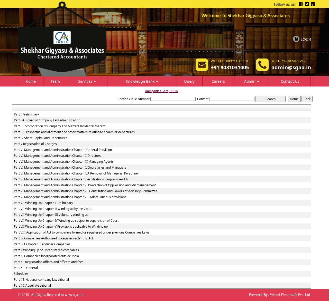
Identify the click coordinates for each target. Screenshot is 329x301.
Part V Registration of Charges (35, 144)
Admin (250, 81)
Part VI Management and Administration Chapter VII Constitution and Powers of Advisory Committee (85, 191)
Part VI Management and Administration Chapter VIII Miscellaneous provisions (70, 197)
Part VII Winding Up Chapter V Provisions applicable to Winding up (61, 227)
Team (55, 81)
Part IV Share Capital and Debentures (40, 138)
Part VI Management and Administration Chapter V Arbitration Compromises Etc (71, 179)
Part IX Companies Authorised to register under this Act (53, 238)
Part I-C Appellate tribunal (32, 286)
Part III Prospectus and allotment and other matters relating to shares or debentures (74, 132)
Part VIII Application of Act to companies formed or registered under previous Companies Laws (81, 232)
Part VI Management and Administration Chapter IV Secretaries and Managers (70, 168)
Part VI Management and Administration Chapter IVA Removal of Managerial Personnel (76, 173)
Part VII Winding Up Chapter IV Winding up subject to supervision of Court (66, 221)
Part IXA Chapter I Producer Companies (42, 244)
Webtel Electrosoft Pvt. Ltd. (290, 295)
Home (31, 81)
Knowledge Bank (141, 81)
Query (189, 81)
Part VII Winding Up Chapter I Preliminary (43, 203)
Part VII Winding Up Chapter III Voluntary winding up (51, 215)
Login (306, 39)
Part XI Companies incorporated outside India (46, 256)
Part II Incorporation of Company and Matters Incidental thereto (59, 126)
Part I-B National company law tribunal (41, 280)
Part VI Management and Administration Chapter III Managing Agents (64, 162)
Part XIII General (26, 268)
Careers (218, 81)
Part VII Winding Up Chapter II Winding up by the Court (53, 209)
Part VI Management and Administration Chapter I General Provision (63, 150)
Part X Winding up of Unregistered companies (46, 250)
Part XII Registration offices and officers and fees (49, 262)
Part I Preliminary (26, 114)
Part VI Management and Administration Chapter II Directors (57, 156)
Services (85, 81)
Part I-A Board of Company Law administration (47, 120)
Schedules (21, 274)
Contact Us (290, 81)
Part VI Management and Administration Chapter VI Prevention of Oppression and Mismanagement (85, 185)
